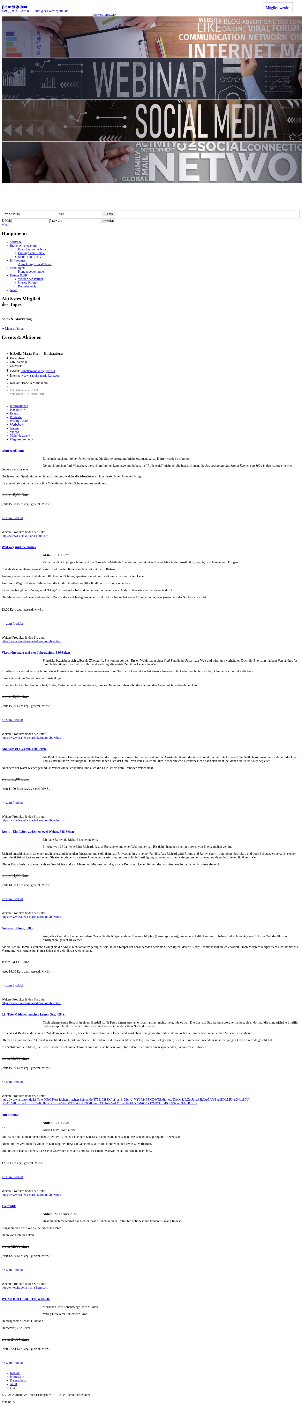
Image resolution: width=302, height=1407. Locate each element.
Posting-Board (19, 421)
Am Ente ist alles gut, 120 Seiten (24, 749)
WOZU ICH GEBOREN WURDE (26, 1299)
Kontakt (15, 1373)
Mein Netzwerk (20, 435)
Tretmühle (9, 1206)
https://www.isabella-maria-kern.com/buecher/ (31, 641)
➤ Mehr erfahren (13, 328)
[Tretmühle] (3, 1217)
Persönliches (18, 409)
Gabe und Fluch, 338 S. (18, 928)
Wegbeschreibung (21, 439)
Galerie (14, 428)
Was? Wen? (12, 213)
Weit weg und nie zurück (19, 547)
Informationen (19, 406)
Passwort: (56, 220)
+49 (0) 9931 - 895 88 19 (18, 11)
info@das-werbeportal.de (51, 11)
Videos (14, 432)
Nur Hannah (11, 1114)
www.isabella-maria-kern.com (40, 375)
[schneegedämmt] (3, 462)
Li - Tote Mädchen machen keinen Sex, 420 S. (33, 1014)
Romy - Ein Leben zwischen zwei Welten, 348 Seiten (38, 831)
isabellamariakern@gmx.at (38, 371)
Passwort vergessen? (104, 14)
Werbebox (16, 424)
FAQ (13, 1388)
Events (14, 413)
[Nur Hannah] (3, 1126)
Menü (5, 224)
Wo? (61, 213)
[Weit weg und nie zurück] (3, 558)
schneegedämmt (13, 450)
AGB (13, 1384)
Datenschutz (18, 1380)
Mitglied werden (278, 8)
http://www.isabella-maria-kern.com (25, 535)
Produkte (16, 417)
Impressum (17, 1376)
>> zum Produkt (12, 518)
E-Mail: (7, 220)
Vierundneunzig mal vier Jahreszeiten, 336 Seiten (36, 652)
